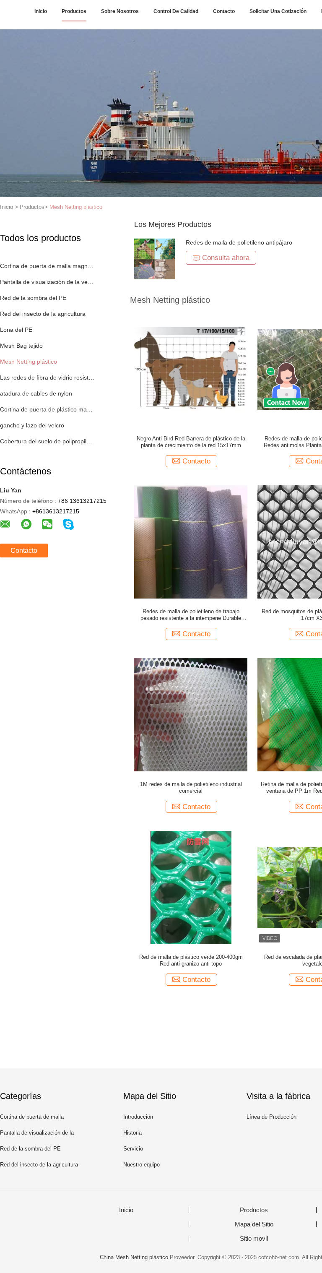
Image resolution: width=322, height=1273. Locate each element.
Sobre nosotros (120, 11)
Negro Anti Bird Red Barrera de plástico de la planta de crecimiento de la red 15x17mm (191, 441)
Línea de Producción (271, 1117)
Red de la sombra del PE (33, 297)
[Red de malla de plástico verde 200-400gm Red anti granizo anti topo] (191, 887)
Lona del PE (16, 329)
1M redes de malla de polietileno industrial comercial (191, 787)
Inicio (40, 11)
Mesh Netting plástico (75, 207)
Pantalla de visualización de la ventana (47, 282)
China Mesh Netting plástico (134, 1257)
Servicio (133, 1148)
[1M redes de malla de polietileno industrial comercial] (190, 714)
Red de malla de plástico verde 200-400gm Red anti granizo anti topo (191, 960)
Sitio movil (254, 1239)
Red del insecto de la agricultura (43, 313)
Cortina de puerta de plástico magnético (47, 409)
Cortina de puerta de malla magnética (47, 266)
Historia (132, 1133)
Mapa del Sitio (254, 1224)
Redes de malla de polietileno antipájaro (239, 242)
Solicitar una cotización (277, 11)
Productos (74, 11)
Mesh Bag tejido (21, 345)
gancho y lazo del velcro (32, 425)
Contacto (224, 11)
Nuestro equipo (141, 1164)
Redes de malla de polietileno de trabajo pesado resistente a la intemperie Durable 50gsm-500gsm (190, 615)
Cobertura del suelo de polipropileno (47, 441)
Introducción (138, 1117)
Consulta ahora (225, 258)
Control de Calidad (175, 11)
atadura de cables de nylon (36, 393)
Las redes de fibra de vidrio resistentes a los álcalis (47, 377)
